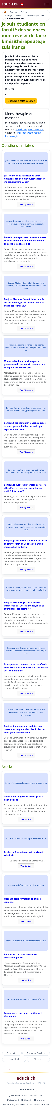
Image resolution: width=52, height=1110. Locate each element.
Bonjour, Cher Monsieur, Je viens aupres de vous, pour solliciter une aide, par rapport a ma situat (25, 426)
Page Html (14, 1059)
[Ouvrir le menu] (7, 1068)
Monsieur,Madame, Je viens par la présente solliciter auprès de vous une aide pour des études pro (24, 364)
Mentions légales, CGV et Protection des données (26, 1104)
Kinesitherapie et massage (29, 129)
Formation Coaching (36, 1053)
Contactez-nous (36, 1095)
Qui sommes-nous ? (17, 1095)
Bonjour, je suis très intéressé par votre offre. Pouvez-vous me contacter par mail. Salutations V (25, 488)
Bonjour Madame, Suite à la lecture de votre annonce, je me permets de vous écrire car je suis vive (24, 302)
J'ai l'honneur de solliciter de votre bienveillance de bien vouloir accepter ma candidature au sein (24, 178)
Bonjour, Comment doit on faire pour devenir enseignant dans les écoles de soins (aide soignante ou (24, 729)
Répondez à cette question (21, 100)
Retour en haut (27, 1089)
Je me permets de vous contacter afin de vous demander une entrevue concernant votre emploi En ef (26, 667)
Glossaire (38, 1059)
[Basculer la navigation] (47, 4)
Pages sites (12, 1053)
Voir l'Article (26, 819)
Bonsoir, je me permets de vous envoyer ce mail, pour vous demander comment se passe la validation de (25, 240)
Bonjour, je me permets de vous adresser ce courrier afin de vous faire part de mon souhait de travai (25, 543)
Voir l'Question (26, 204)
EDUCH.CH (13, 4)
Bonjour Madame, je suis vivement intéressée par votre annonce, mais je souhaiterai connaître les (24, 605)
